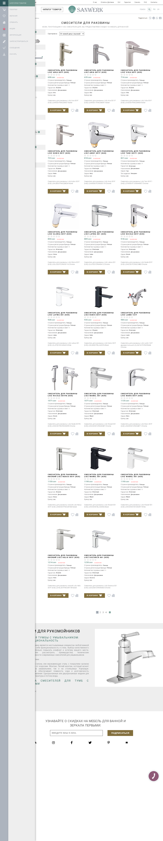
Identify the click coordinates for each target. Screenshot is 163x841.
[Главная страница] (85, 10)
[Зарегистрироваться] (4, 41)
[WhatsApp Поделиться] (157, 18)
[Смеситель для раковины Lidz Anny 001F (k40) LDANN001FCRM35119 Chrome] (101, 135)
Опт (119, 2)
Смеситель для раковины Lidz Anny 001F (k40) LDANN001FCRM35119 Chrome (99, 153)
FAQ (145, 2)
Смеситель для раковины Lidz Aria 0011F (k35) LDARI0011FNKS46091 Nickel (99, 72)
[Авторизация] (4, 35)
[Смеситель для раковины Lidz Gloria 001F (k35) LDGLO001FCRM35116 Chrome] (65, 216)
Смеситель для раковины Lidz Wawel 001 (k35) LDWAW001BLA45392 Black (99, 477)
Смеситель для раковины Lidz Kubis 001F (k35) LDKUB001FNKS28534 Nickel (62, 153)
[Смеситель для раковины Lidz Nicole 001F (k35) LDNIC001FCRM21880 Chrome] (138, 216)
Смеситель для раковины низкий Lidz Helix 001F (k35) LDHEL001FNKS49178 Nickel (64, 557)
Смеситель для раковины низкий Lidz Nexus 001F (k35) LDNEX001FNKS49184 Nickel (64, 477)
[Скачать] (4, 54)
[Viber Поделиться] (150, 18)
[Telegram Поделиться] (153, 18)
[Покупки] (4, 9)
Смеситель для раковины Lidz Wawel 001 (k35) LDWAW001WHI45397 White (135, 477)
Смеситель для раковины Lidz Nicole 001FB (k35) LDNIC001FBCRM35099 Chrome (63, 396)
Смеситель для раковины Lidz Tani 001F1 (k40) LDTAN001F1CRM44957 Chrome (136, 153)
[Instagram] (58, 742)
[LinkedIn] (39, 742)
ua (158, 9)
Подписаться (120, 733)
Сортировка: (52, 34)
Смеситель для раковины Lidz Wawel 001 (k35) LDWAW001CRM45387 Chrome (99, 396)
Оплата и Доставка (107, 2)
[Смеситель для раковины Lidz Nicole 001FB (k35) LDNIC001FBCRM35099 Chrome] (65, 377)
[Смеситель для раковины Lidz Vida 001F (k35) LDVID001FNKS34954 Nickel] (138, 54)
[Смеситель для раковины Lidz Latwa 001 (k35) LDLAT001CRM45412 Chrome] (101, 216)
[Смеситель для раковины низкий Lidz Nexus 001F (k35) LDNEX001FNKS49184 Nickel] (65, 458)
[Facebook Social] (77, 742)
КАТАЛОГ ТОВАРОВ (52, 9)
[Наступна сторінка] (110, 612)
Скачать (137, 2)
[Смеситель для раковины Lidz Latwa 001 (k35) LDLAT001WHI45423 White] (65, 297)
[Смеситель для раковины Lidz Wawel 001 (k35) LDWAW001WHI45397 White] (138, 458)
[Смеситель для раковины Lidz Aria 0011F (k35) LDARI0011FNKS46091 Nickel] (101, 54)
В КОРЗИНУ (56, 110)
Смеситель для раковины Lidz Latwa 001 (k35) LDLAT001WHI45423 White (62, 315)
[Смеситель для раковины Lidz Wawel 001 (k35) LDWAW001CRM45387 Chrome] (101, 377)
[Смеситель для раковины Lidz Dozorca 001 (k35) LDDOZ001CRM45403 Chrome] (101, 539)
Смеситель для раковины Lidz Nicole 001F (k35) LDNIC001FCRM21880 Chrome (136, 234)
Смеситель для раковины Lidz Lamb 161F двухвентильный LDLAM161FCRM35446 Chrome (136, 316)
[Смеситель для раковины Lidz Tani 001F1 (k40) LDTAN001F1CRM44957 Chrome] (138, 135)
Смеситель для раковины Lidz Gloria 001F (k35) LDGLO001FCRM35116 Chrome (63, 234)
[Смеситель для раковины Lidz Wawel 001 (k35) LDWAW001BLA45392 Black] (101, 458)
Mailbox (132, 743)
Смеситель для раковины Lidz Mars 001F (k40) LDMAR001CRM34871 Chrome (136, 396)
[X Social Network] (95, 742)
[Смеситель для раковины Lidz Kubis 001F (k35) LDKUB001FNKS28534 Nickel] (65, 135)
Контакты (154, 2)
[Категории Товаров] (4, 3)
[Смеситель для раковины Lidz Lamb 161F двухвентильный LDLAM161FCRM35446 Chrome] (138, 297)
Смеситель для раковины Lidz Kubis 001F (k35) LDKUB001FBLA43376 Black (99, 315)
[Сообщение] (4, 48)
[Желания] (4, 16)
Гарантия (127, 2)
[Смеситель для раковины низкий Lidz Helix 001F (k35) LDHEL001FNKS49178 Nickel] (65, 539)
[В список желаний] (72, 110)
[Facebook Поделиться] (160, 18)
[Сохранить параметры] (37, 41)
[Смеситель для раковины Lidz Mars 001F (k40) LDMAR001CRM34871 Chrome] (138, 377)
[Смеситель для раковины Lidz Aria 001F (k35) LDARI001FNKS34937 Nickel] (65, 54)
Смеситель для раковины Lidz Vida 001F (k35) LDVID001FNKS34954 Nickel (135, 72)
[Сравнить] (4, 22)
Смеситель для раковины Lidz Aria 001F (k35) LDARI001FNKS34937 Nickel (62, 72)
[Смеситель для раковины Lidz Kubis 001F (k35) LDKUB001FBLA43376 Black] (101, 297)
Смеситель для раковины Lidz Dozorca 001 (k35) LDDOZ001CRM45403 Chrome (99, 557)
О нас (95, 2)
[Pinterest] (113, 742)
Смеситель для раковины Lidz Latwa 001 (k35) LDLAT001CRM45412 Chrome (99, 234)
